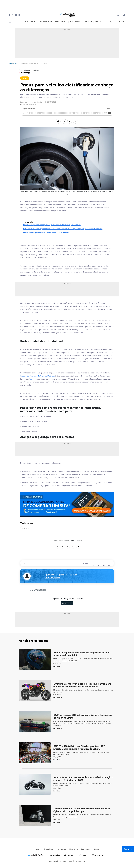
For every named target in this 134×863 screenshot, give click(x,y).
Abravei (33, 379)
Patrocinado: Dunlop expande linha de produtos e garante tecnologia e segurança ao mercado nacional (62, 229)
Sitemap (96, 849)
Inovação (15, 63)
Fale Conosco (85, 849)
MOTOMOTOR (88, 22)
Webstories (99, 855)
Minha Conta (73, 849)
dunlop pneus (26, 528)
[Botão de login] (124, 15)
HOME (26, 22)
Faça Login (128, 849)
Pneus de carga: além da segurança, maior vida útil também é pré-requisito (52, 225)
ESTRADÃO (98, 22)
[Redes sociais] (9, 15)
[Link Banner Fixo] (67, 504)
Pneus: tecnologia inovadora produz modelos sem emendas (46, 233)
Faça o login (67, 603)
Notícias (56, 855)
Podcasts (70, 855)
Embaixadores (61, 849)
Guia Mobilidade (48, 849)
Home (10, 63)
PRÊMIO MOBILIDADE (61, 22)
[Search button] (118, 15)
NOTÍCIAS (33, 22)
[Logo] (67, 15)
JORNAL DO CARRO (75, 22)
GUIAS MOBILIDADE (46, 22)
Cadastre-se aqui (52, 578)
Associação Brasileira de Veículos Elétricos (37, 376)
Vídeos (84, 855)
